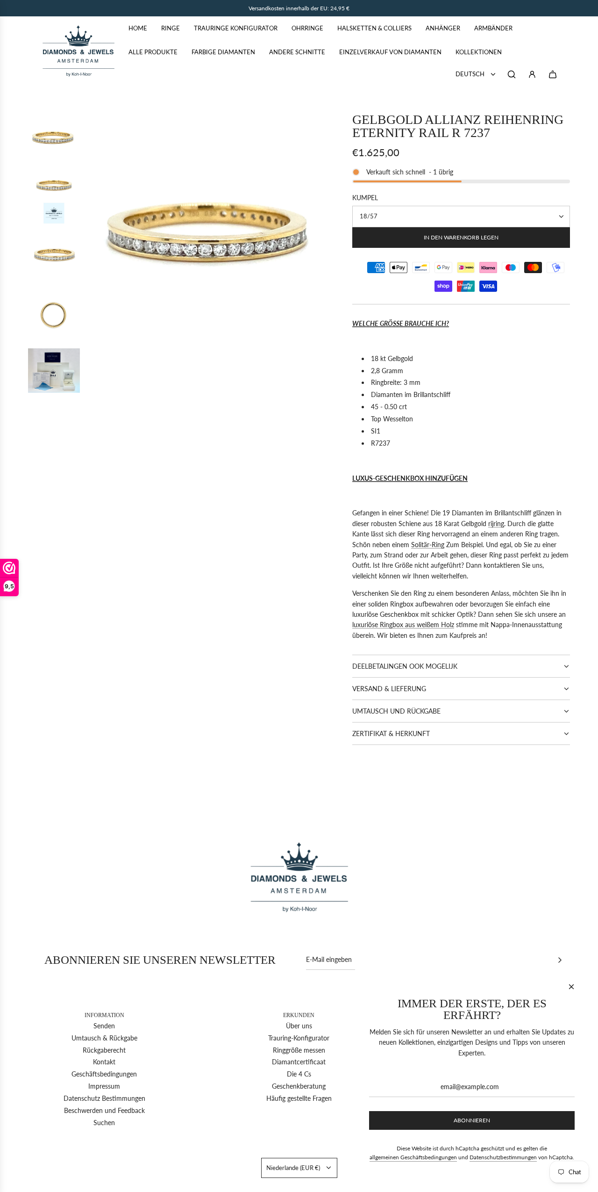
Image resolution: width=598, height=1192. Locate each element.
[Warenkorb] (552, 74)
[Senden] (559, 960)
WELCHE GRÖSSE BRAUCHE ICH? (400, 323)
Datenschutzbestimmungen (503, 1157)
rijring (496, 523)
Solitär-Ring (427, 545)
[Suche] (511, 74)
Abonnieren (472, 1120)
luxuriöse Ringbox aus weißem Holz (403, 625)
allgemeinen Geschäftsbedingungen (413, 1157)
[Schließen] (571, 986)
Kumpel (365, 198)
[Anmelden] (532, 74)
